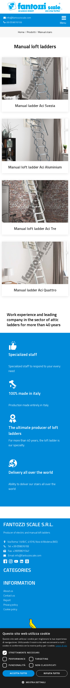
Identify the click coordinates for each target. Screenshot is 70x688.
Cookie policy (10, 609)
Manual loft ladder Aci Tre (35, 228)
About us (8, 591)
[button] (35, 682)
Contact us (9, 596)
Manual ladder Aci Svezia (35, 105)
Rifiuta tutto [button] (52, 673)
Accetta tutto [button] (18, 673)
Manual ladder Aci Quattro (35, 290)
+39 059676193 (13, 22)
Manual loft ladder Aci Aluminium (35, 167)
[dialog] (35, 658)
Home (21, 32)
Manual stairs (45, 32)
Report (7, 600)
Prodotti (31, 32)
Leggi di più (61, 645)
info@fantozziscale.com (18, 17)
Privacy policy (10, 605)
